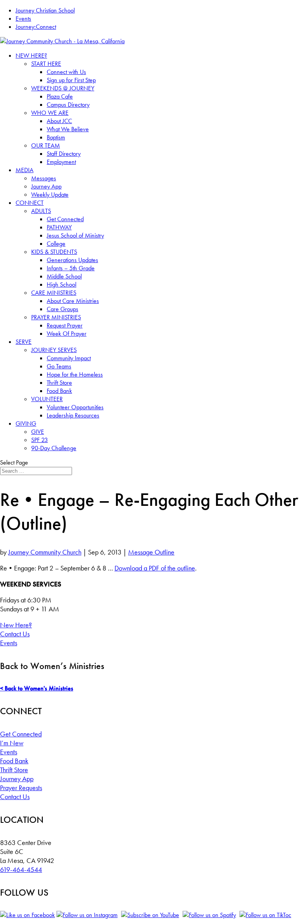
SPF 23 (39, 440)
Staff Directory (64, 154)
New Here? (16, 624)
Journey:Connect (36, 27)
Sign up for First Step (71, 80)
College (56, 243)
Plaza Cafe (60, 96)
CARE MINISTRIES (53, 293)
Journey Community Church (44, 552)
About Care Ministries (73, 301)
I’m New (11, 742)
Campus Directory (68, 104)
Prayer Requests (21, 787)
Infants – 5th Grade (71, 268)
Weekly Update (50, 194)
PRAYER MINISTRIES (56, 317)
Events (23, 18)
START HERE (46, 64)
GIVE (37, 432)
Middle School (64, 276)
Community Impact (69, 358)
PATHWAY (59, 227)
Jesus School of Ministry (75, 235)
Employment (61, 162)
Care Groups (62, 309)
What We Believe (68, 129)
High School (61, 284)
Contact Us (15, 633)
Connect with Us (66, 72)
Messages (43, 178)
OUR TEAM (45, 145)
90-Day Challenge (53, 448)
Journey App (46, 186)
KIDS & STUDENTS (54, 252)
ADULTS (41, 211)
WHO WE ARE (50, 113)
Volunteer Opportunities (75, 407)
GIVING (26, 423)
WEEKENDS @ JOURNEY (62, 88)
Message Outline (151, 552)
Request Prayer (65, 325)
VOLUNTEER (47, 399)
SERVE (24, 342)
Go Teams (59, 366)
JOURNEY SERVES (54, 350)
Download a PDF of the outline (154, 567)
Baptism (56, 137)
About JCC (59, 121)
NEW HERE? (31, 55)
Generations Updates (72, 260)
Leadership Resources (73, 415)
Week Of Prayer (66, 333)
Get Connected (65, 219)
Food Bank (59, 391)
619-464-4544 (21, 869)
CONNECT (30, 203)
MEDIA (24, 170)
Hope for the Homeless (75, 374)
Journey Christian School (45, 10)
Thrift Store (59, 383)
